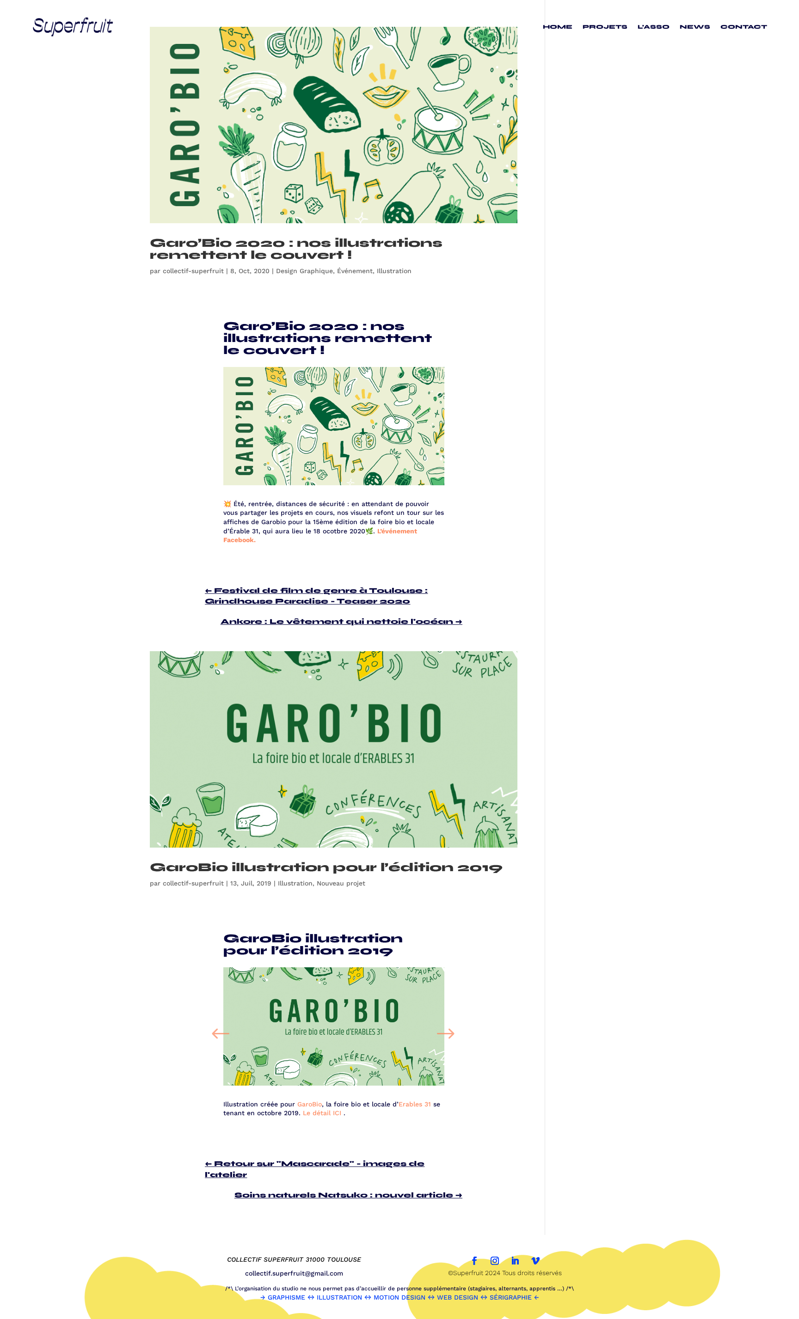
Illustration (394, 271)
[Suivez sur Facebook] (474, 1260)
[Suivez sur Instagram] (494, 1260)
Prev (221, 1028)
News (695, 27)
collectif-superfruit (193, 271)
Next (446, 1028)
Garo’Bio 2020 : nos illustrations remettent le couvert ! (296, 249)
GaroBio (309, 1104)
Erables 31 (415, 1104)
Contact (743, 27)
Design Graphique (304, 271)
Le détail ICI (322, 1113)
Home (557, 27)
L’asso (654, 27)
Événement (355, 271)
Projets (605, 27)
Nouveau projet (341, 883)
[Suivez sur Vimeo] (535, 1260)
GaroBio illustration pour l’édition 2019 (326, 867)
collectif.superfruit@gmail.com (294, 1273)
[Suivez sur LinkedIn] (515, 1260)
